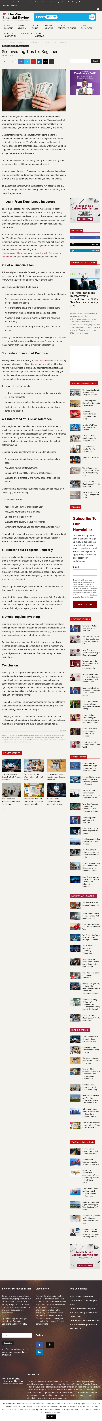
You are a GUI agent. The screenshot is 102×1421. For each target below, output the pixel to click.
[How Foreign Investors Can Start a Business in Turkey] (75, 926)
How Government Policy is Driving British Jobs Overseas (91, 841)
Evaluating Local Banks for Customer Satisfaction (91, 975)
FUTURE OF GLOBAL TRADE (10, 34)
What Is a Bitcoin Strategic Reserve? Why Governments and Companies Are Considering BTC (91, 1073)
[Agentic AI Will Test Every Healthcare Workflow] (75, 427)
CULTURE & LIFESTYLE (39, 34)
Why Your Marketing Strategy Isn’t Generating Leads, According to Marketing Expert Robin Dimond (91, 1004)
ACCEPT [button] (51, 1417)
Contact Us (65, 2)
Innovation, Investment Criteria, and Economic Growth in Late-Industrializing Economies (90, 882)
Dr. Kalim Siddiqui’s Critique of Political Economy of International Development (84, 1312)
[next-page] (7, 809)
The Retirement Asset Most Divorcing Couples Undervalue (56, 777)
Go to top (63, 730)
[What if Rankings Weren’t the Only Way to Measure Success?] (75, 652)
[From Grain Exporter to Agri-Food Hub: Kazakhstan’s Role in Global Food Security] (75, 1098)
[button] (98, 9)
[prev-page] (3, 809)
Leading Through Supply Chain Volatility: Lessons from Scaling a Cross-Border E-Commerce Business (91, 988)
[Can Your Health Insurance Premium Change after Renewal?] (56, 790)
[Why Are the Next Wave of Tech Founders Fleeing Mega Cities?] (75, 937)
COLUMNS (25, 33)
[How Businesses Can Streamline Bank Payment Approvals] (11, 765)
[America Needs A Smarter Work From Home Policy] (75, 449)
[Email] (45, 61)
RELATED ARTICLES (11, 753)
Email (76, 567)
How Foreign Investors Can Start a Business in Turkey (91, 926)
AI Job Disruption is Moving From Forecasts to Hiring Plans (91, 403)
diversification (40, 360)
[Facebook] (21, 61)
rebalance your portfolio (42, 597)
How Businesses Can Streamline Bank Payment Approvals (11, 777)
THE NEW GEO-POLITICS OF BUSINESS (67, 26)
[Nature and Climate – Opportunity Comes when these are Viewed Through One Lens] (75, 704)
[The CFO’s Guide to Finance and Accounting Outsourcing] (75, 948)
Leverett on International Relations (85, 1320)
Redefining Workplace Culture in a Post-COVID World (91, 744)
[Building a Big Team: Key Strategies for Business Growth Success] (75, 731)
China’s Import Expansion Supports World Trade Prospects (90, 1162)
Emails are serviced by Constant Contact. (85, 596)
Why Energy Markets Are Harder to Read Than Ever (89, 628)
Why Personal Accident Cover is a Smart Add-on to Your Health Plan (33, 801)
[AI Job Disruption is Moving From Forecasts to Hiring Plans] (75, 403)
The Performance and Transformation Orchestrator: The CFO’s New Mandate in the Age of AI (84, 299)
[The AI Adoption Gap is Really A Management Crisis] (75, 495)
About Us (12, 2)
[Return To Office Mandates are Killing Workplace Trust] (75, 438)
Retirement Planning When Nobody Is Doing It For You (33, 777)
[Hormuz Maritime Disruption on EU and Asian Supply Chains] (75, 1151)
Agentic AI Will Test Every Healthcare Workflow (89, 427)
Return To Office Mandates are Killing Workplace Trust (89, 438)
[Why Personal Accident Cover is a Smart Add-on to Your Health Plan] (34, 790)
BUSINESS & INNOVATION (87, 26)
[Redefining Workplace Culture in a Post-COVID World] (75, 744)
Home (4, 2)
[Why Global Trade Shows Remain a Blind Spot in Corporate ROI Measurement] (75, 961)
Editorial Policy (34, 2)
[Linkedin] (39, 61)
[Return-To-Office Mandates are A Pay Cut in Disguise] (75, 484)
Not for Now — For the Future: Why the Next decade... (90, 830)
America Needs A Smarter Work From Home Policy (89, 449)
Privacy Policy (77, 2)
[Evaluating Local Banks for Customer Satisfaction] (75, 975)
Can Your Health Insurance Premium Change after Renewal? (55, 801)
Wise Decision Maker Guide (81, 1296)
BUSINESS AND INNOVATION (83, 896)
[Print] (51, 61)
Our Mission (22, 2)
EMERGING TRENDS (36, 26)
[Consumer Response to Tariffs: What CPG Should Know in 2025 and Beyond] (75, 1218)
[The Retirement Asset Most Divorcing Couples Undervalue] (56, 765)
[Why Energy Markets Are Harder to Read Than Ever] (75, 628)
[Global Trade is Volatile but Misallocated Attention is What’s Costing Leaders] (75, 1191)
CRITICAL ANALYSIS (49, 26)
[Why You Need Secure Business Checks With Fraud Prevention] (75, 916)
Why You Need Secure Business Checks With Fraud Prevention (90, 916)
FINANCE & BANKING (22, 26)
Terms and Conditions (10, 6)
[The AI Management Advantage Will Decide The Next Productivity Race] (75, 470)
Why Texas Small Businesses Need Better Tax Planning (11, 801)
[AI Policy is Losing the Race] (75, 459)
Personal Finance (33, 42)
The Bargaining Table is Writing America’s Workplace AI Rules (91, 392)
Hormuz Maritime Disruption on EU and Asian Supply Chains (90, 1151)
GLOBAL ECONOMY (8, 26)
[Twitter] (27, 61)
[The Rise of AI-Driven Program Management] (75, 905)
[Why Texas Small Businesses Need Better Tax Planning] (11, 790)
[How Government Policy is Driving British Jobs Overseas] (75, 841)
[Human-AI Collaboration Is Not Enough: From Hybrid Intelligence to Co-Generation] (75, 779)
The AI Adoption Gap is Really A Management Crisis (90, 495)
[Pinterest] (33, 61)
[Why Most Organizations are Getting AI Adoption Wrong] (75, 414)
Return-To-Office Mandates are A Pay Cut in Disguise (91, 484)
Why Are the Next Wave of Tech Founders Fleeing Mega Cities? (91, 937)
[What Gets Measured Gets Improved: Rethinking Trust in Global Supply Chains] (75, 806)
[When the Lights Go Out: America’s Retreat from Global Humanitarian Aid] (75, 663)
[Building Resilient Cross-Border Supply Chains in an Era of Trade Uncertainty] (75, 766)
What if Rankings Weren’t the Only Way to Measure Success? (91, 652)
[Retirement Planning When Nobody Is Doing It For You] (34, 765)
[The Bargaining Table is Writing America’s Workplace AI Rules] (75, 392)
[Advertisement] (86, 359)
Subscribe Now (85, 604)
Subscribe (45, 2)
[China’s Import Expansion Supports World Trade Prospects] (75, 1162)
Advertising (55, 2)
